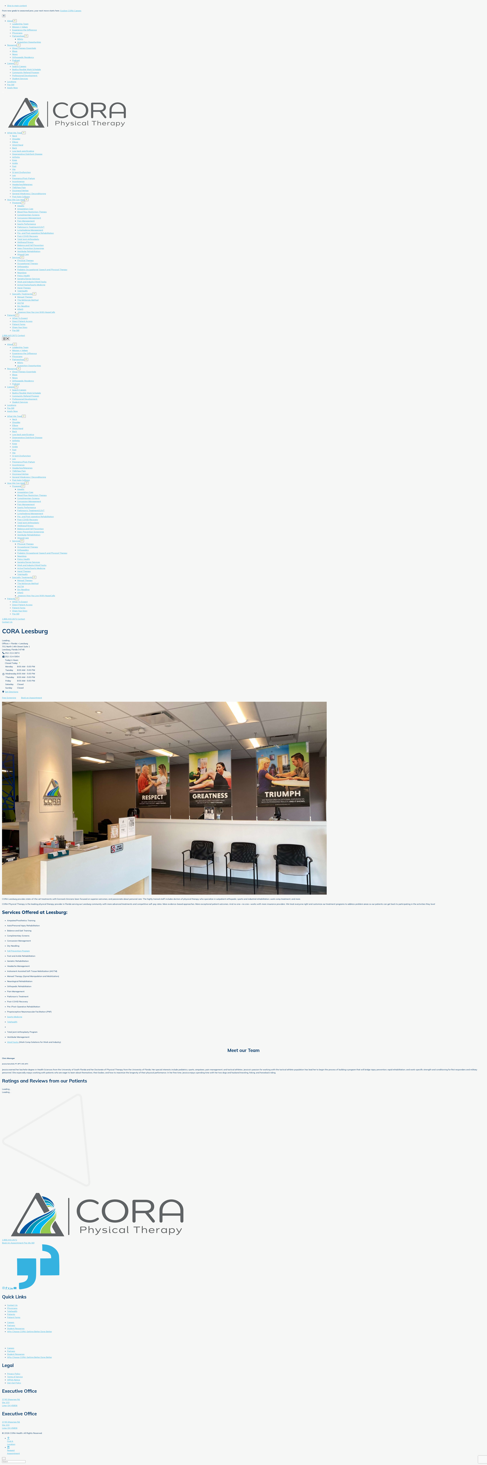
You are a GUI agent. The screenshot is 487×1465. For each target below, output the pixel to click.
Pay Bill (10, 84)
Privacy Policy (13, 1373)
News (15, 54)
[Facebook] (6, 1288)
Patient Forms (18, 324)
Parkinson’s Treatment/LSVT (31, 227)
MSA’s (20, 39)
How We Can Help (16, 199)
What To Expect (20, 318)
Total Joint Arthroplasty (28, 239)
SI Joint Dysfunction (21, 172)
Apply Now (12, 87)
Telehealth (12, 1022)
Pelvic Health (23, 275)
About (10, 21)
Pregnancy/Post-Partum (23, 178)
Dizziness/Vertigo (20, 190)
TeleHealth (22, 291)
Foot (14, 166)
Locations (11, 81)
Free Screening (9, 697)
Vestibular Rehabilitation (28, 251)
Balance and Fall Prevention (30, 245)
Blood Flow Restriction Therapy (32, 212)
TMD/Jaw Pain (19, 187)
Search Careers (19, 66)
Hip (13, 169)
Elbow (15, 142)
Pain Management (26, 221)
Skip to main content (17, 5)
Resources (12, 45)
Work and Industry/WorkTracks (31, 281)
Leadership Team (20, 24)
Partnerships (18, 36)
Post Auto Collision (21, 196)
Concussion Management (29, 218)
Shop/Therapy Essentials (24, 48)
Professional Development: (25, 75)
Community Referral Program (25, 72)
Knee (14, 160)
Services (16, 257)
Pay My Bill (29, 1243)
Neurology (22, 272)
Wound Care (23, 254)
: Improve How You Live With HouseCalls (36, 312)
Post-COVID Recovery (27, 236)
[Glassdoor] (38, 1288)
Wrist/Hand (17, 145)
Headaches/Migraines (22, 184)
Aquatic (20, 205)
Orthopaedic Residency (23, 57)
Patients (11, 315)
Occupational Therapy (27, 263)
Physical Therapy (25, 260)
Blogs (14, 51)
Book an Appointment (31, 697)
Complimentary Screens (28, 215)
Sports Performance (26, 224)
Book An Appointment (13, 1243)
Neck (14, 136)
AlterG (20, 309)
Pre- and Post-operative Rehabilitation (35, 233)
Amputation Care (25, 208)
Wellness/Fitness (25, 242)
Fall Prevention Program (18, 951)
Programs (16, 202)
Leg (14, 175)
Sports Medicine (14, 1016)
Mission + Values (20, 27)
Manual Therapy (25, 297)
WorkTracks (13, 1042)
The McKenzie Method (27, 300)
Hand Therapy (24, 288)
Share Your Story (19, 327)
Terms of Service (15, 1376)
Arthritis (16, 157)
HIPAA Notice (13, 1379)
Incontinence (18, 181)
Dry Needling (23, 306)
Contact (21, 335)
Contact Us (7, 622)
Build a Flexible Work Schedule (26, 69)
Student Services (20, 78)
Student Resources (15, 1328)
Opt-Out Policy (14, 1383)
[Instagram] (4, 1288)
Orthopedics (23, 266)
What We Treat (14, 132)
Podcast (16, 60)
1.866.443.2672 (10, 335)
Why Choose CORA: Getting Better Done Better (29, 1331)
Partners (11, 1325)
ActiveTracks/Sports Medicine (31, 284)
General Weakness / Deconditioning (29, 193)
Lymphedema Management (30, 230)
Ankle (15, 163)
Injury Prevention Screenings (30, 248)
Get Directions (11, 691)
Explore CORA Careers (70, 10)
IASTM (20, 303)
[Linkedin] (11, 1288)
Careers (10, 63)
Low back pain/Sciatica (23, 151)
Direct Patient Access (22, 321)
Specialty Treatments (22, 294)
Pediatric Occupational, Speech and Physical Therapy (42, 269)
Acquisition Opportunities (29, 42)
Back (14, 148)
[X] (8, 1288)
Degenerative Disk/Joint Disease (27, 154)
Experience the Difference (24, 30)
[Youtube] (15, 1288)
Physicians (17, 33)
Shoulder (16, 139)
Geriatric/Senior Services (28, 278)
